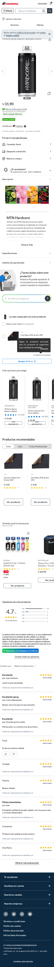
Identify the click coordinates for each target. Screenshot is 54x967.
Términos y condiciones (14, 921)
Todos (8, 446)
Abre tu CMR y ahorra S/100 (16, 109)
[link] (13, 478)
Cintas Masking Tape (38, 446)
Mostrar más (27, 245)
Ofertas (40, 25)
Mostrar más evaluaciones (27, 863)
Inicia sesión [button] (42, 3)
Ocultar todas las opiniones (27, 656)
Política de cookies (12, 926)
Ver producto (13, 423)
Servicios (15, 25)
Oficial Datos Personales (14, 935)
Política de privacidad (13, 930)
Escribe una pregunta (18, 298)
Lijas (20, 446)
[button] (34, 10)
